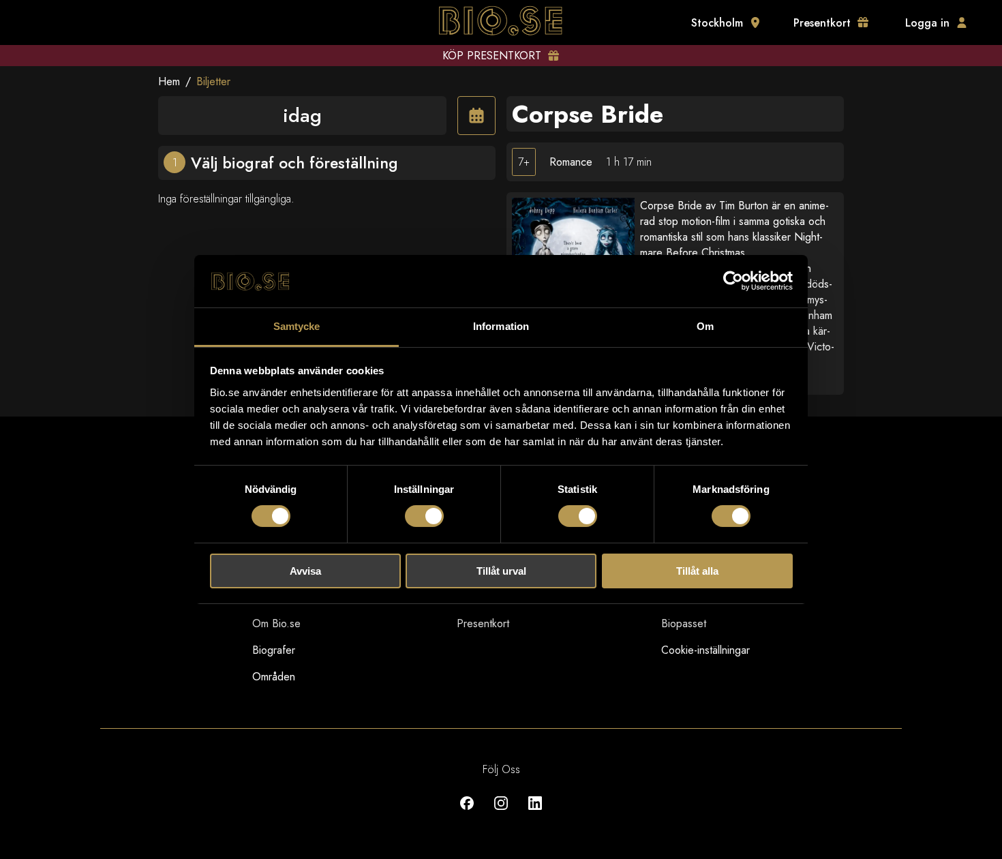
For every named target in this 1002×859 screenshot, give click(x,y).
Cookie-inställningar (705, 650)
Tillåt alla (697, 571)
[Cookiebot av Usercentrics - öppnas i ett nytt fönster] (733, 281)
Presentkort (483, 623)
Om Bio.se (276, 623)
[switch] (424, 516)
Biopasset (683, 623)
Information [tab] (501, 326)
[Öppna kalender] (476, 115)
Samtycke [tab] (296, 326)
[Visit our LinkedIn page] (535, 813)
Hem (169, 81)
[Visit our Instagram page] (501, 813)
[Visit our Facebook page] (467, 813)
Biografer (273, 650)
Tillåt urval (501, 571)
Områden (273, 676)
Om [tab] (705, 326)
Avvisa (305, 571)
